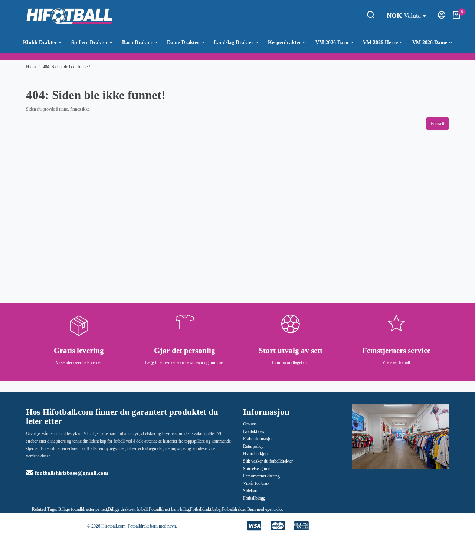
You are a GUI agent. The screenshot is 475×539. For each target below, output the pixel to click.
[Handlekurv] (456, 17)
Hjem (31, 66)
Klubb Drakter (40, 42)
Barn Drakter (137, 42)
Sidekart (250, 490)
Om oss (250, 424)
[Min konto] (441, 17)
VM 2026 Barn (331, 42)
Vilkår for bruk (256, 483)
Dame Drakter (183, 42)
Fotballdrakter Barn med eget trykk (252, 509)
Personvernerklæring (261, 476)
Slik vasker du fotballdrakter (268, 461)
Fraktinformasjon (258, 438)
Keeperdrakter (284, 42)
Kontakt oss (253, 431)
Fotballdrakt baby (205, 509)
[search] (370, 17)
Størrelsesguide (256, 468)
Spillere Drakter (89, 42)
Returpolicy (253, 446)
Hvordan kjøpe (256, 453)
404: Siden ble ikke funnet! (66, 66)
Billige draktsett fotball (128, 509)
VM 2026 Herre (380, 42)
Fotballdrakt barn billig (169, 509)
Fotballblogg (254, 498)
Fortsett (437, 123)
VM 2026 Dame (429, 42)
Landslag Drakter (233, 42)
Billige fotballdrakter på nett (82, 509)
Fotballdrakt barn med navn (152, 526)
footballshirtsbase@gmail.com (71, 473)
